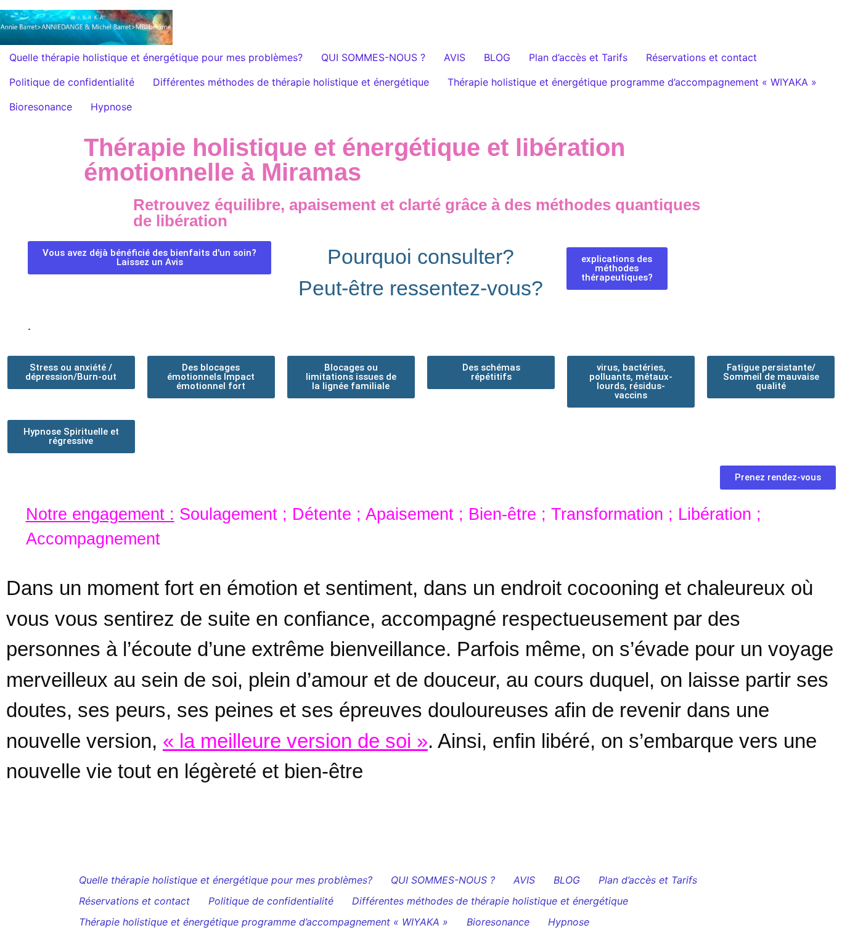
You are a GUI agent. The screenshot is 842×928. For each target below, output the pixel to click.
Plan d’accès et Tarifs (578, 57)
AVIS (454, 57)
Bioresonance (40, 107)
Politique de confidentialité (71, 82)
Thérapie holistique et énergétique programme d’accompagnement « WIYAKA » (632, 82)
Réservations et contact (701, 57)
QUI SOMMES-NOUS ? (373, 57)
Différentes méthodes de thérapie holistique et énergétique (291, 82)
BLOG (497, 57)
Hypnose (111, 107)
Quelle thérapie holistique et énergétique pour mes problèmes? (156, 57)
